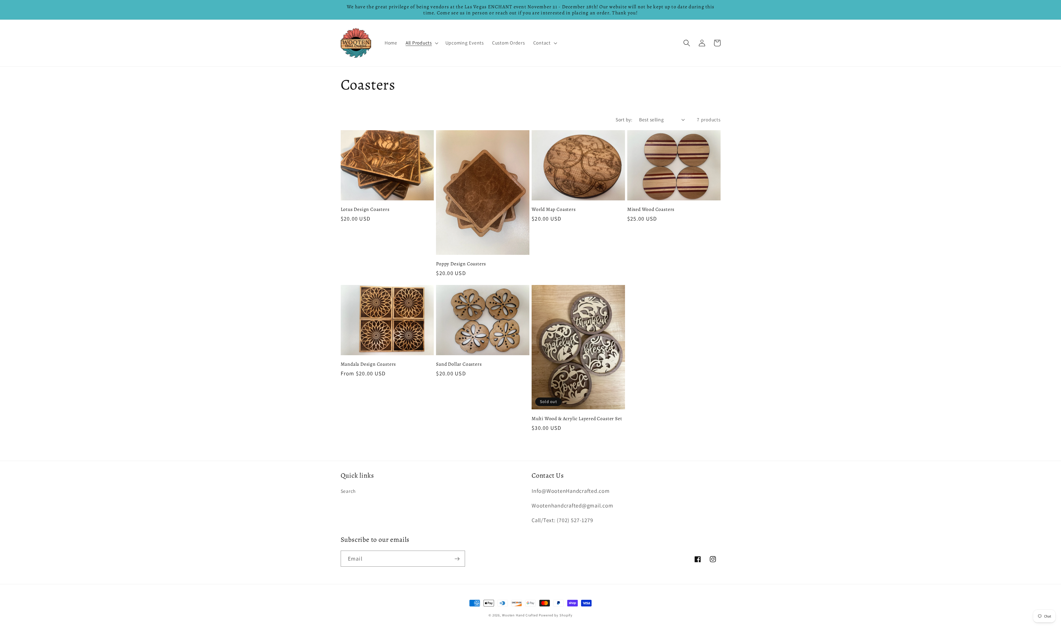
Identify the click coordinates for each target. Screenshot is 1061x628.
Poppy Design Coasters (461, 264)
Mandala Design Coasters (368, 364)
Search (348, 491)
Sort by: (624, 119)
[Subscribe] (457, 559)
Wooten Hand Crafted (520, 615)
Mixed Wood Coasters (650, 209)
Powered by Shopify (555, 615)
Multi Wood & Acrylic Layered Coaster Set (577, 418)
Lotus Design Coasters (365, 209)
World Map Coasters (554, 209)
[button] (421, 43)
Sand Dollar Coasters (459, 364)
